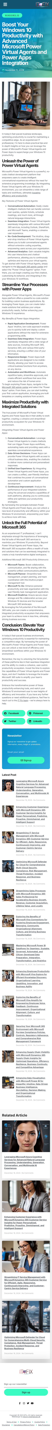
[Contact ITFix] (20, 1403)
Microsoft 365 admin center (30, 266)
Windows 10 (12, 15)
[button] (5, 4)
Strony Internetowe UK (31, 1417)
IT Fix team (23, 700)
